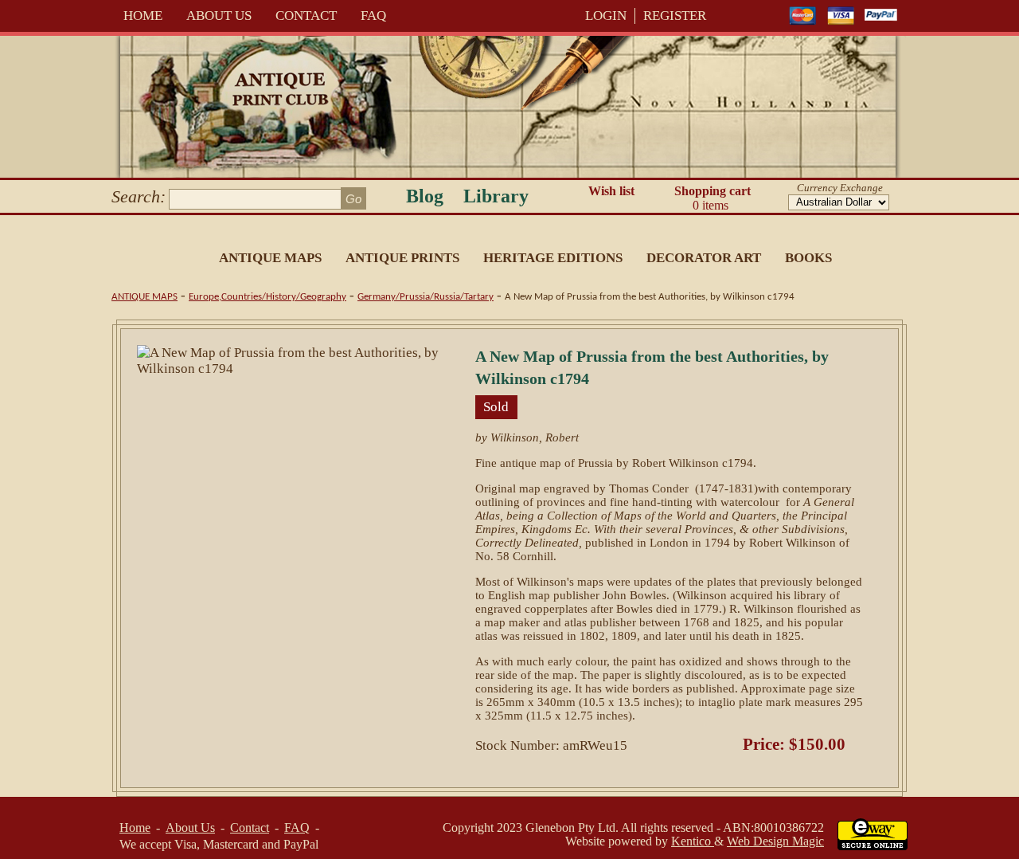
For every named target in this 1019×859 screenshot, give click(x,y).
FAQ (373, 15)
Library (496, 196)
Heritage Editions (553, 257)
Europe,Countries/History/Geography (267, 297)
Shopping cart (712, 198)
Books (808, 257)
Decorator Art (703, 257)
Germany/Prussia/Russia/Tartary (425, 297)
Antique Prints (402, 257)
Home (142, 15)
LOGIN (606, 15)
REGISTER (674, 15)
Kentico (692, 841)
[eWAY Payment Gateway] (872, 846)
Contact (306, 15)
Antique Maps (270, 257)
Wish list (611, 191)
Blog (424, 196)
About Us (219, 15)
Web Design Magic (775, 841)
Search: (138, 196)
